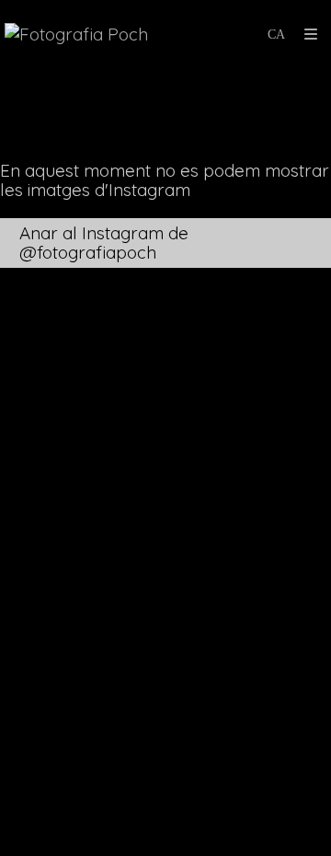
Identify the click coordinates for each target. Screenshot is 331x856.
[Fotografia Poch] (76, 34)
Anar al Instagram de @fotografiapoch (103, 242)
